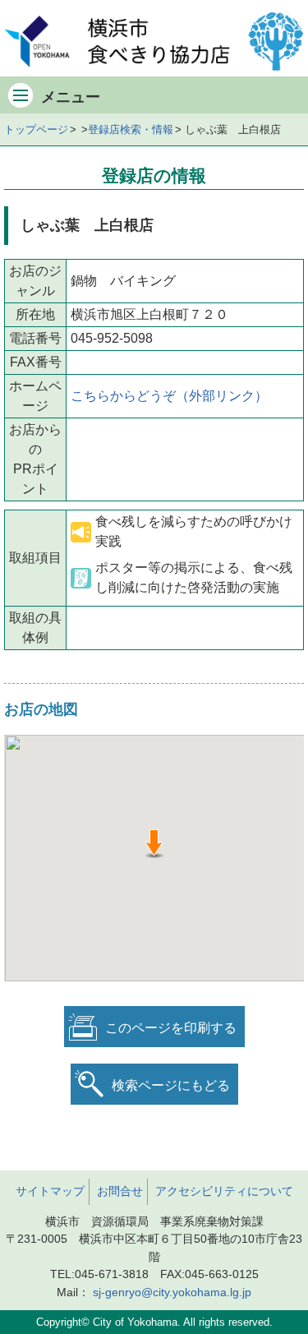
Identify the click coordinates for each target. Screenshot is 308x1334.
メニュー (70, 97)
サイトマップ (50, 1191)
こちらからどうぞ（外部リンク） (169, 396)
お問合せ (120, 1191)
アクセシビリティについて (224, 1191)
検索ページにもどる (171, 1085)
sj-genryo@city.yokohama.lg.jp (172, 1292)
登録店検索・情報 (130, 129)
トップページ (36, 129)
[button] (154, 844)
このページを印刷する (171, 1028)
